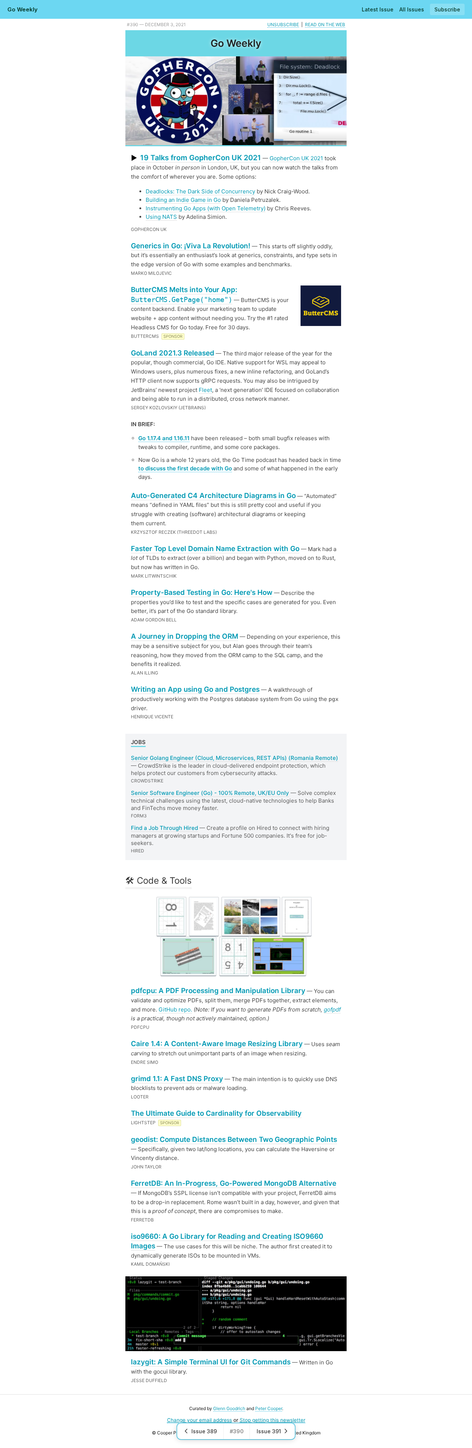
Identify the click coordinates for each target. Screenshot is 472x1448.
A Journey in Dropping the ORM (184, 636)
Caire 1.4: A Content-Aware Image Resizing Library (217, 1043)
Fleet (205, 389)
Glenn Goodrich (229, 1408)
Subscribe (447, 9)
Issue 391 (269, 1431)
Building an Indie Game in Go (183, 199)
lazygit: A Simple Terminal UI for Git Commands (211, 1362)
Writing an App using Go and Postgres (195, 689)
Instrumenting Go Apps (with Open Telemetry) (206, 208)
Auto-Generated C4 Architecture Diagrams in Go (213, 495)
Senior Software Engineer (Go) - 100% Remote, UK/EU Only (210, 792)
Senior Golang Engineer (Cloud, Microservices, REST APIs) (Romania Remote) (234, 757)
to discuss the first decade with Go (185, 468)
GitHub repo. (175, 1009)
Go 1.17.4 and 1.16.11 (164, 438)
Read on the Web (325, 24)
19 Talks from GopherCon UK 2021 (200, 157)
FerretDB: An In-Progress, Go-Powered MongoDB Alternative (233, 1183)
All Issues (411, 9)
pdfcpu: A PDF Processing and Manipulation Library (218, 990)
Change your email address (199, 1420)
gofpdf (332, 1009)
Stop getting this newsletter (272, 1420)
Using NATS (161, 216)
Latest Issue (377, 9)
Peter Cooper (268, 1408)
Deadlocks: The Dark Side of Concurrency (200, 191)
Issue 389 (204, 1431)
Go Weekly (22, 9)
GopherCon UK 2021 (296, 158)
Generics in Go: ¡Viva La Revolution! (190, 246)
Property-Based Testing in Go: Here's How (202, 592)
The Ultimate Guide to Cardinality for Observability (216, 1113)
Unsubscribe (283, 24)
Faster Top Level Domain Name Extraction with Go (215, 548)
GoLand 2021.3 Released (172, 353)
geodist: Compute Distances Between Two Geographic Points (234, 1139)
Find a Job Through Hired (164, 827)
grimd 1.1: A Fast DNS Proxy (177, 1078)
